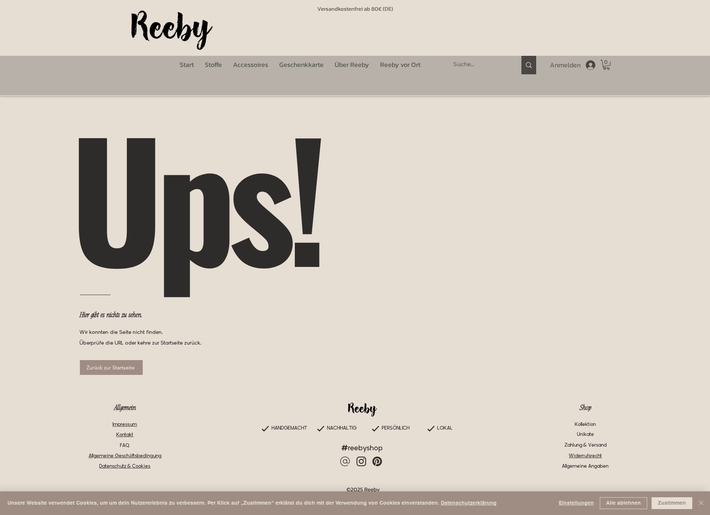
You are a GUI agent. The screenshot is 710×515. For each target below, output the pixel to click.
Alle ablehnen (623, 503)
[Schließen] (701, 503)
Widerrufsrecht (585, 456)
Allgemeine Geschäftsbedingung (125, 456)
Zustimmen (672, 503)
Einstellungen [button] (576, 503)
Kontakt (124, 435)
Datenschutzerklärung (469, 503)
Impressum (125, 424)
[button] (606, 65)
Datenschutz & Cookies (125, 466)
